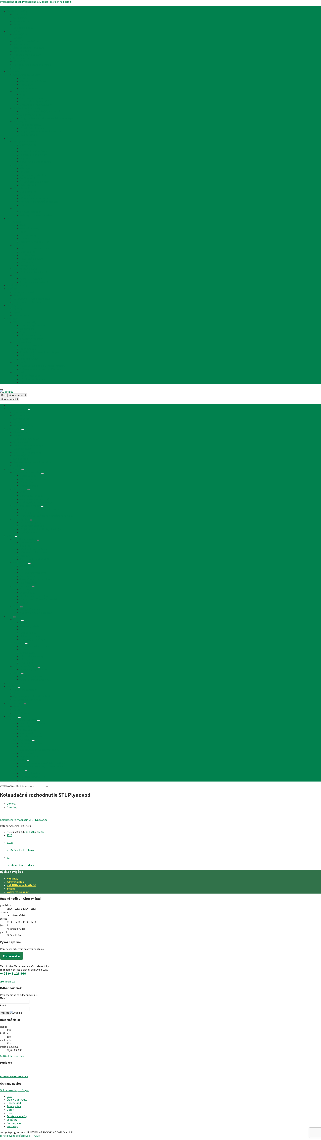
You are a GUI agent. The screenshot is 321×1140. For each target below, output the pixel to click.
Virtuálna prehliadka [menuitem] (31, 338)
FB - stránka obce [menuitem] (30, 375)
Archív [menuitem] (16, 24)
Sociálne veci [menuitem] (20, 44)
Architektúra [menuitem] (27, 255)
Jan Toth (29, 832)
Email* (4, 1005)
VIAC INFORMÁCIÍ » (9, 981)
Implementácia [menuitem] (29, 358)
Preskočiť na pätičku (60, 1)
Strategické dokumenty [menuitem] (26, 108)
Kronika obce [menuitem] (27, 251)
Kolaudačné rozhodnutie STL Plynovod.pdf (24, 819)
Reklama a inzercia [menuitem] (31, 345)
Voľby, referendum (18, 892)
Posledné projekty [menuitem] (30, 124)
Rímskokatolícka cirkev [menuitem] (33, 155)
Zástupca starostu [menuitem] (30, 335)
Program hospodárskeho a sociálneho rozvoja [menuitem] (46, 118)
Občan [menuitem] (10, 138)
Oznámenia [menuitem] (20, 17)
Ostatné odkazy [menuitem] (22, 342)
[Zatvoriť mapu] (1, 389)
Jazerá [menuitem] (17, 295)
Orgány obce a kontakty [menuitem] (27, 74)
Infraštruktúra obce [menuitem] (24, 141)
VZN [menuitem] (22, 94)
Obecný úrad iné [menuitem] (22, 188)
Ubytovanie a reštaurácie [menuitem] (27, 302)
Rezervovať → (11, 956)
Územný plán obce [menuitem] (30, 114)
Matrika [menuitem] (17, 37)
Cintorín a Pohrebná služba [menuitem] (35, 161)
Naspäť (10, 843)
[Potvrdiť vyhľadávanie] (47, 786)
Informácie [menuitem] (19, 362)
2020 (9, 835)
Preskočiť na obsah (11, 1)
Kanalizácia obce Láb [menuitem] (32, 128)
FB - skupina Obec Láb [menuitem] (32, 379)
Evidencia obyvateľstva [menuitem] (26, 41)
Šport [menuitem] (16, 312)
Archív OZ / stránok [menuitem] (31, 278)
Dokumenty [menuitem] (20, 91)
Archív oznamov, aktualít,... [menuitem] (35, 282)
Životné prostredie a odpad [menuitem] (28, 47)
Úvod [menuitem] (9, 7)
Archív (40, 832)
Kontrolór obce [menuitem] (29, 88)
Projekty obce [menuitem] (21, 121)
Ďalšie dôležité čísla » (12, 1056)
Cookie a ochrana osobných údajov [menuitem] (39, 352)
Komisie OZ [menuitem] (26, 84)
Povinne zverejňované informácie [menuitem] (32, 64)
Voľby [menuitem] (16, 208)
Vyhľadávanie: (7, 786)
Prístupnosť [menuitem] (27, 355)
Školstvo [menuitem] (25, 148)
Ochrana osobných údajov (14, 1090)
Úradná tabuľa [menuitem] (21, 14)
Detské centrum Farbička (21, 865)
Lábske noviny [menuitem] (28, 235)
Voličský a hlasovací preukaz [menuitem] (36, 215)
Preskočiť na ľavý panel (35, 1)
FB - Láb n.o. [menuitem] (27, 382)
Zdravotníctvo (15, 882)
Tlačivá (11, 888)
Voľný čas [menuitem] (12, 288)
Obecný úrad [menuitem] (14, 31)
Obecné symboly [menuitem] (29, 228)
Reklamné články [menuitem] (23, 27)
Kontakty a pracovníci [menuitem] (32, 325)
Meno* (4, 998)
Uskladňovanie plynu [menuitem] (25, 268)
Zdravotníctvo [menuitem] (28, 144)
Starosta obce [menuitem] (28, 78)
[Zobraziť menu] (29, 409)
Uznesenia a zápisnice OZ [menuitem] (34, 101)
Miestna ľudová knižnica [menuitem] (33, 151)
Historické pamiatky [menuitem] (31, 258)
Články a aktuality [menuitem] (17, 11)
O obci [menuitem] (17, 221)
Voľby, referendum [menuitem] (30, 211)
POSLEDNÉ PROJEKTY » (14, 1076)
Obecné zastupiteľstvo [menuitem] (33, 81)
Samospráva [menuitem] (14, 71)
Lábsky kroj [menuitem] (26, 262)
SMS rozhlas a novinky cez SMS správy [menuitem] (41, 369)
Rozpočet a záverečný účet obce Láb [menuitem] (40, 111)
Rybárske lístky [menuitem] (22, 51)
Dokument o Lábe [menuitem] (30, 238)
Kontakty (12, 878)
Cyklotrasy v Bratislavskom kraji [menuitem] (31, 298)
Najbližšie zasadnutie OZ (21, 885)
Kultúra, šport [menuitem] (15, 305)
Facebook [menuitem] (18, 372)
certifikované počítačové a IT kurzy (20, 1135)
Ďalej (9, 858)
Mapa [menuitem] (23, 231)
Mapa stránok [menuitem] (28, 348)
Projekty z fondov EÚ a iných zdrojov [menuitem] (40, 131)
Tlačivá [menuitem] (17, 68)
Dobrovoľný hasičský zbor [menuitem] (34, 241)
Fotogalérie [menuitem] (27, 265)
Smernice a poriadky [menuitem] (31, 98)
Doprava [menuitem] (25, 158)
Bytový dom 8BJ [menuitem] (29, 134)
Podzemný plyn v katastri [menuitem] (34, 272)
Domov (11, 803)
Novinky (11, 807)
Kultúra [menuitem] (17, 308)
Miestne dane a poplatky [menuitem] (27, 54)
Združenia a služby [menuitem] (17, 285)
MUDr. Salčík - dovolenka (20, 850)
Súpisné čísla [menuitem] (20, 61)
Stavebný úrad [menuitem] (21, 21)
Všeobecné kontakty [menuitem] (25, 322)
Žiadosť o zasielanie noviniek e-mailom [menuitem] (42, 365)
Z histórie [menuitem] (18, 245)
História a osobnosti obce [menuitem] (34, 248)
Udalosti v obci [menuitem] (21, 315)
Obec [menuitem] (10, 218)
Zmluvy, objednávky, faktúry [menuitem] (36, 104)
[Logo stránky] (6, 391)
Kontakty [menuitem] (12, 318)
